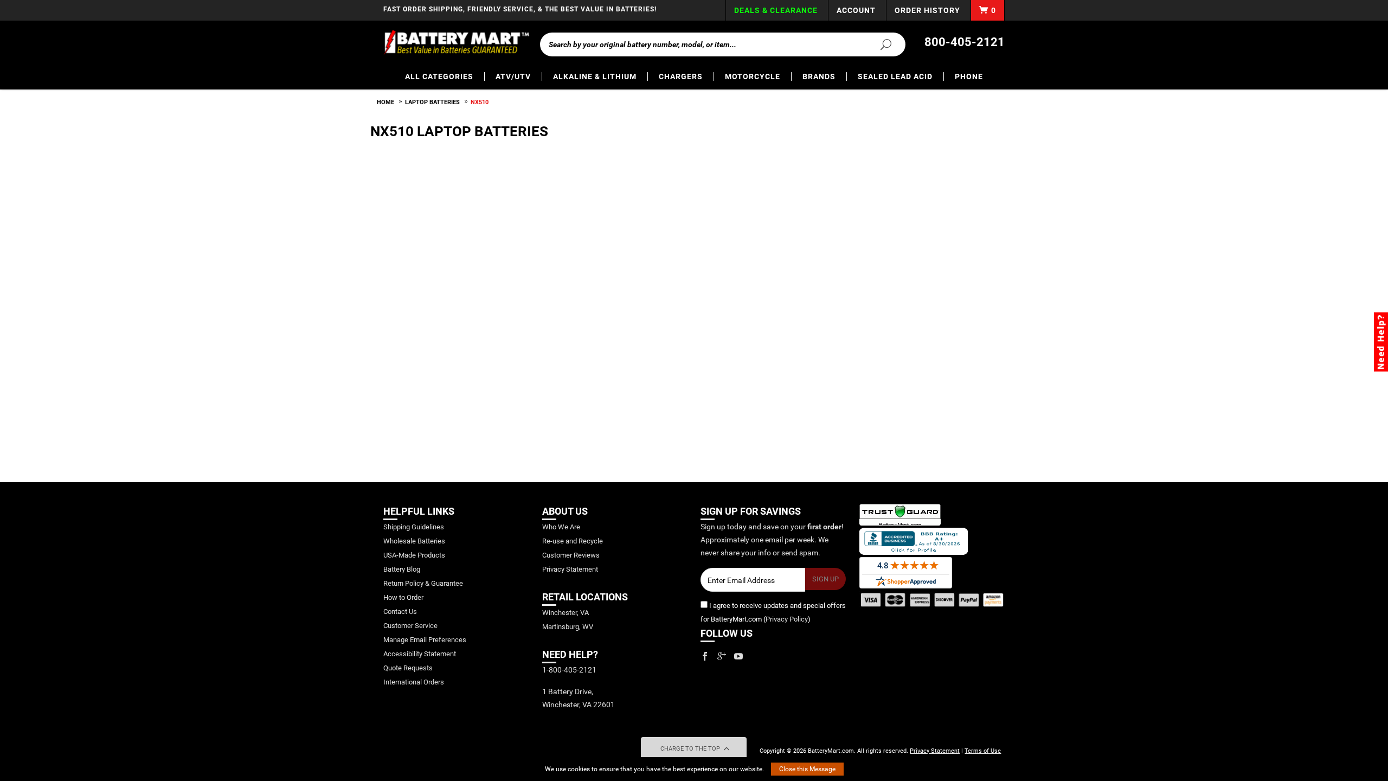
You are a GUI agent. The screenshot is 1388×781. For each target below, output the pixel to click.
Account (856, 10)
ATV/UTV (513, 76)
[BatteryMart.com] (456, 42)
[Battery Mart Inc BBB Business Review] (913, 540)
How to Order (403, 597)
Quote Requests (408, 668)
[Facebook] (705, 656)
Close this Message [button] (807, 769)
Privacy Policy (787, 619)
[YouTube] (738, 656)
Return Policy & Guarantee (423, 583)
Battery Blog (401, 569)
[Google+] (721, 656)
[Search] (879, 43)
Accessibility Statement (419, 654)
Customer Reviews (571, 555)
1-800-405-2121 (569, 669)
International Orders (413, 682)
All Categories (439, 76)
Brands (819, 76)
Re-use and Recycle (572, 541)
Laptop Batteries (432, 102)
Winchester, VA (565, 613)
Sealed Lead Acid (895, 76)
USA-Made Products (414, 555)
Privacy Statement (570, 569)
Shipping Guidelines (413, 527)
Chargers (681, 76)
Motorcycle (752, 76)
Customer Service (410, 626)
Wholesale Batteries (414, 541)
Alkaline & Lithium (595, 76)
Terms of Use (983, 750)
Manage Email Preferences (424, 640)
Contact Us (400, 611)
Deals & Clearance (776, 10)
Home (385, 102)
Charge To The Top (691, 748)
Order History (927, 10)
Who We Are (561, 527)
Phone (969, 76)
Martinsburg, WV (567, 627)
